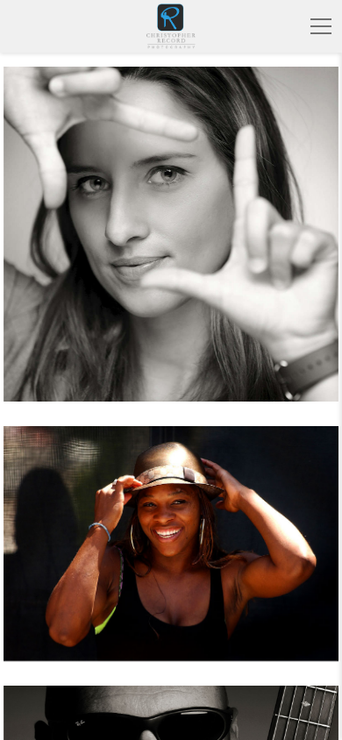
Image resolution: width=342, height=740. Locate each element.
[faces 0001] (171, 554)
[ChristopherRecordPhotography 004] (171, 245)
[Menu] (320, 26)
